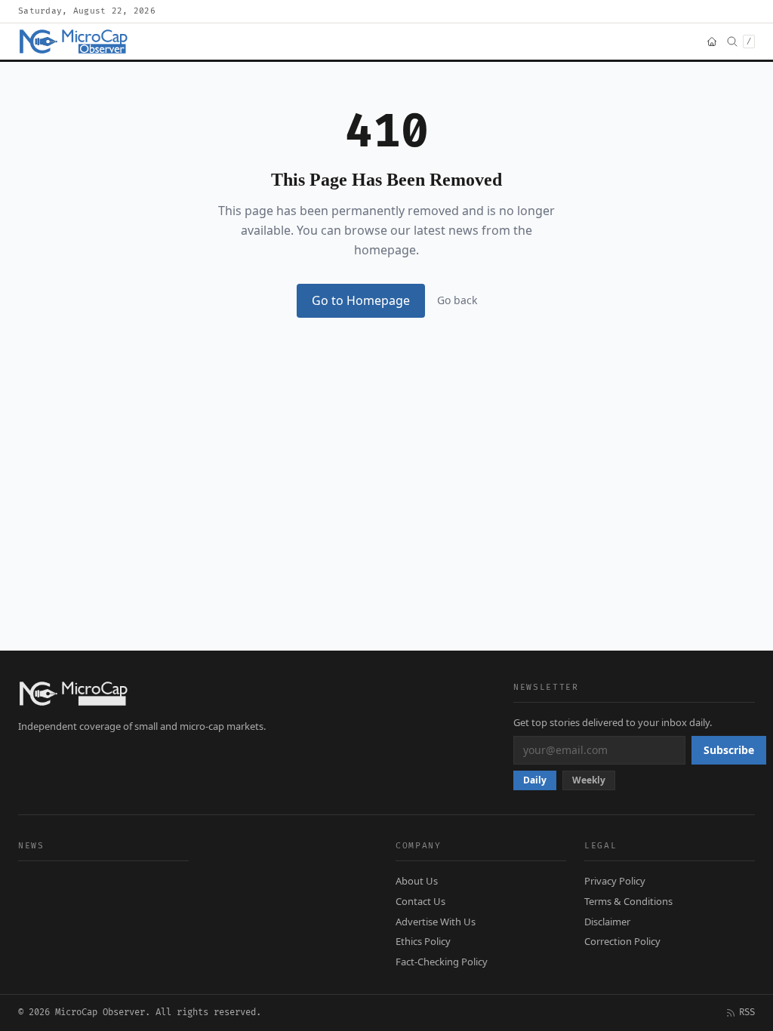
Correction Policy (622, 941)
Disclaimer (607, 921)
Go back (457, 300)
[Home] (712, 41)
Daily (535, 780)
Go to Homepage (361, 300)
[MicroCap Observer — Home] (74, 41)
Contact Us (420, 901)
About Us (417, 881)
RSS (747, 1012)
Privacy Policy (614, 881)
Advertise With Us (436, 921)
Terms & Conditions (628, 901)
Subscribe (729, 750)
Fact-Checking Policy (442, 961)
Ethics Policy (423, 941)
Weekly (588, 780)
